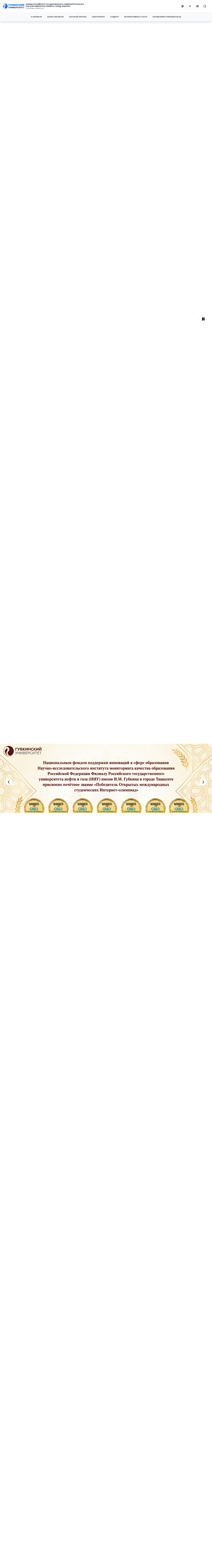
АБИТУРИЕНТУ (98, 17)
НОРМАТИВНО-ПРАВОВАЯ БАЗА (167, 17)
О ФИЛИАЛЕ (36, 17)
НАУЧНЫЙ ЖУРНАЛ (78, 17)
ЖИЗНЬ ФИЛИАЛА (55, 17)
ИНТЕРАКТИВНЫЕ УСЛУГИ (135, 17)
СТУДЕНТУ (114, 17)
